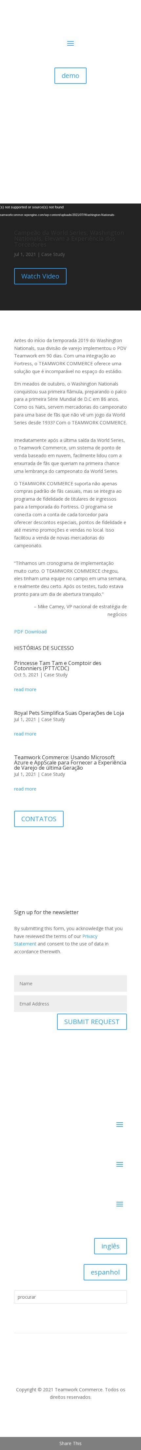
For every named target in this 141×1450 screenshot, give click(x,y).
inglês (110, 1246)
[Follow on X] (37, 842)
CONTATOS (38, 818)
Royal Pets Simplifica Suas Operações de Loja (69, 713)
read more (25, 689)
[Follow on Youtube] (50, 842)
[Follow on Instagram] (63, 842)
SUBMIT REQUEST (92, 1021)
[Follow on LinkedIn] (70, 1416)
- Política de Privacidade (84, 1364)
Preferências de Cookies (36, 1364)
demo (70, 75)
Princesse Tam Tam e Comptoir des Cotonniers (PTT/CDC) (57, 665)
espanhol (105, 1272)
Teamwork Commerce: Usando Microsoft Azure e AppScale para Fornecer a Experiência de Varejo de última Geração (70, 762)
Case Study (53, 254)
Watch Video (40, 276)
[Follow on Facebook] (24, 842)
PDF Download (30, 631)
